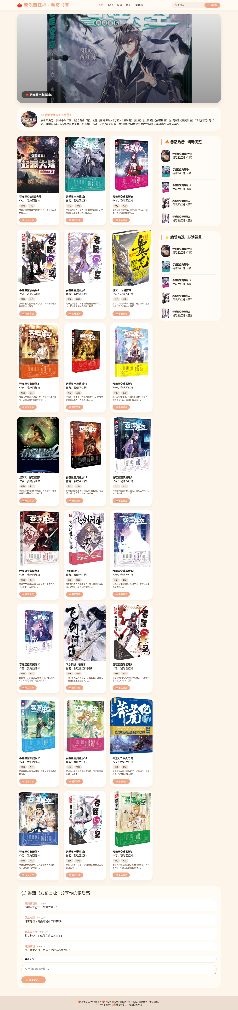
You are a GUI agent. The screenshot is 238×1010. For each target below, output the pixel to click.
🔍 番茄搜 (212, 5)
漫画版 (139, 5)
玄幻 (110, 5)
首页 (100, 5)
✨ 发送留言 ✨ (33, 980)
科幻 (119, 5)
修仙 (128, 5)
